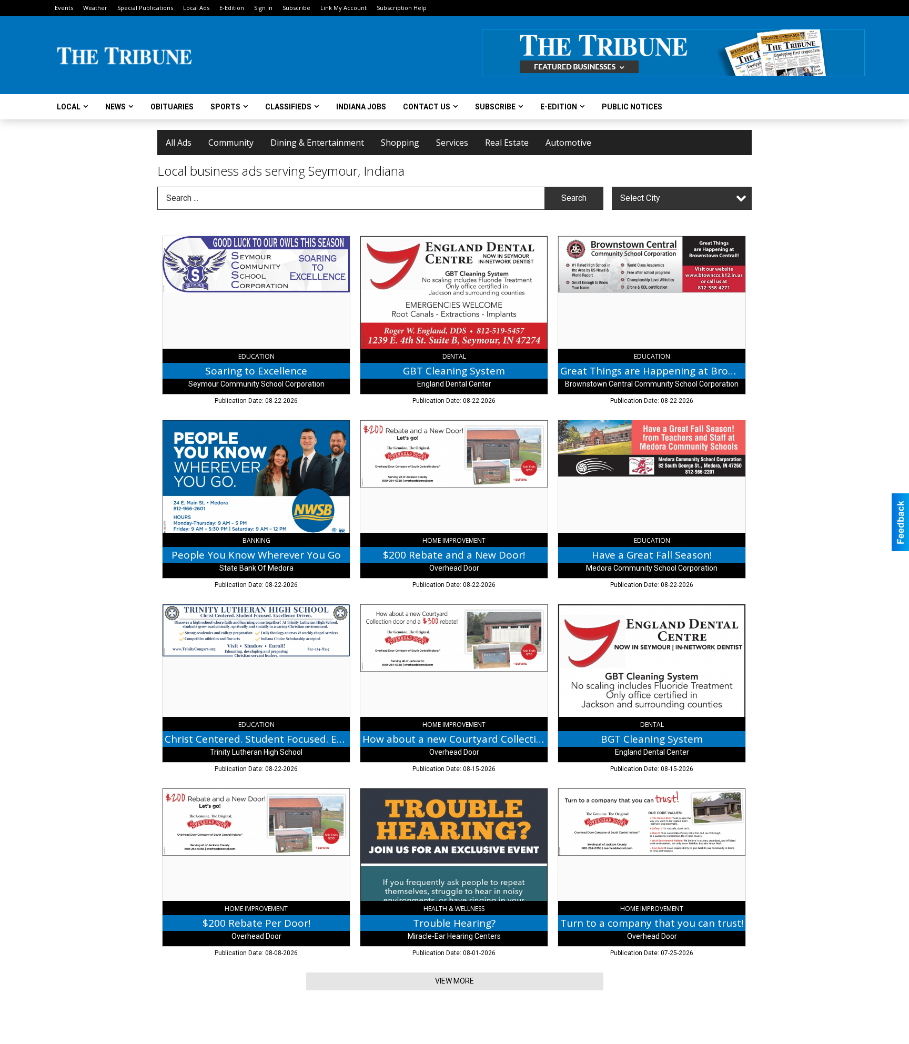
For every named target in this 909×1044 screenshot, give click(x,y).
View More (454, 981)
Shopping (400, 142)
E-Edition (231, 8)
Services (452, 142)
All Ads (178, 142)
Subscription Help (402, 8)
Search (574, 198)
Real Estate (507, 142)
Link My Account (343, 8)
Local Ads (196, 8)
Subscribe (296, 8)
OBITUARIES (172, 107)
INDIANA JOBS (361, 107)
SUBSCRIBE (495, 107)
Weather (95, 8)
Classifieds (288, 107)
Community (231, 142)
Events (64, 8)
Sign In (263, 8)
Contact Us (426, 107)
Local (68, 107)
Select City (640, 198)
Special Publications (145, 8)
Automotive (568, 142)
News (115, 107)
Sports (225, 107)
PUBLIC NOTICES (632, 107)
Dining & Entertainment (317, 142)
